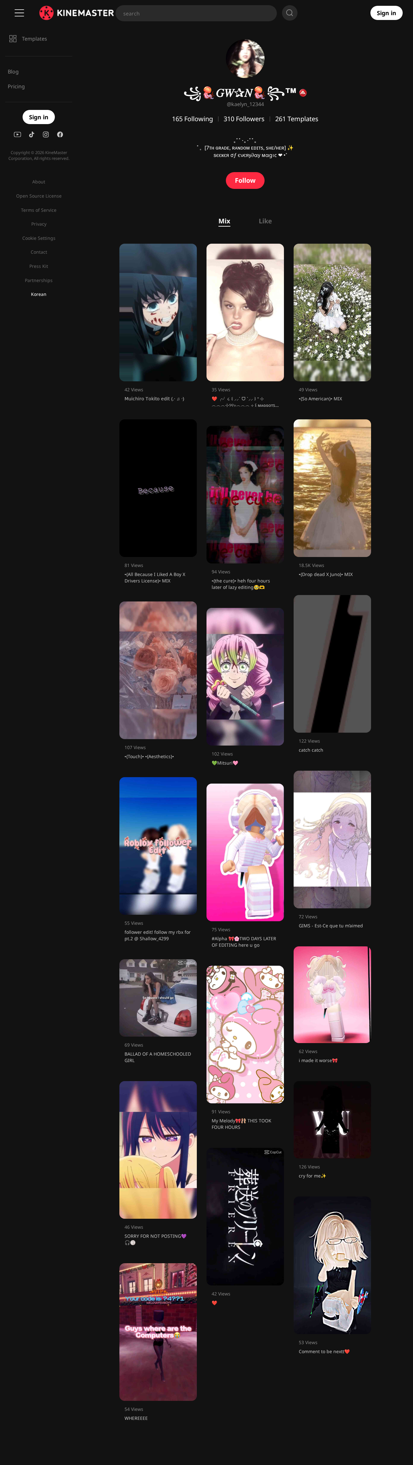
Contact (39, 252)
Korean (38, 294)
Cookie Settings (38, 238)
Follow (245, 180)
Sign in (386, 13)
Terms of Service (38, 210)
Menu (19, 13)
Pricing (16, 86)
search (289, 13)
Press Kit (38, 266)
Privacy (38, 224)
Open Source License (39, 196)
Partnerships (39, 280)
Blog (13, 71)
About (38, 182)
